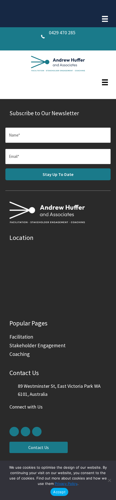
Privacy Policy (66, 483)
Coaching (19, 354)
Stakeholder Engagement (37, 345)
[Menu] (105, 19)
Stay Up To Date (58, 174)
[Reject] (109, 480)
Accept (59, 492)
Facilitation (21, 337)
